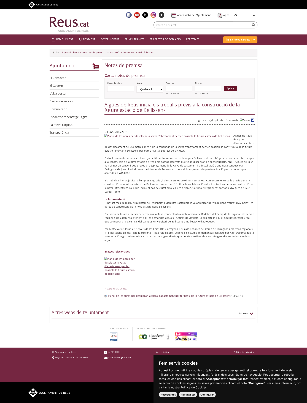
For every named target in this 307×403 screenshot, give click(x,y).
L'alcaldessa (58, 93)
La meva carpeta (61, 125)
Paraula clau (114, 83)
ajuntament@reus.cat (119, 357)
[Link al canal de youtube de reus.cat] (137, 15)
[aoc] (153, 336)
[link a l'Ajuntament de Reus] (69, 24)
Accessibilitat (163, 352)
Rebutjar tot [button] (188, 394)
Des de (170, 83)
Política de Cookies (194, 387)
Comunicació (58, 109)
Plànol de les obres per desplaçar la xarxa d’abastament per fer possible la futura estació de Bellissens (169, 295)
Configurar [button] (207, 394)
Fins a (198, 83)
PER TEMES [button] (192, 39)
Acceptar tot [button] (168, 394)
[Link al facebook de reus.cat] (129, 15)
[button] (240, 39)
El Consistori (58, 78)
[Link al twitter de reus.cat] (145, 15)
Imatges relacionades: (117, 251)
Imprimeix (217, 120)
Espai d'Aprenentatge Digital (69, 117)
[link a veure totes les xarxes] (161, 15)
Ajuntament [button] (87, 39)
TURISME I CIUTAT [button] (62, 39)
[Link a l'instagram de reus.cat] (153, 15)
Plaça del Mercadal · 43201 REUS (71, 357)
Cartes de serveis (62, 101)
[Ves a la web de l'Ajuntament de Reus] (43, 4)
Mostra (244, 313)
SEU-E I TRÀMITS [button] (134, 39)
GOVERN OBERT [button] (110, 39)
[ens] (113, 336)
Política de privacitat (244, 352)
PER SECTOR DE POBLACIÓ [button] (165, 39)
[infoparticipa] (186, 336)
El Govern (56, 86)
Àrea (139, 83)
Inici (58, 52)
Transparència (59, 132)
